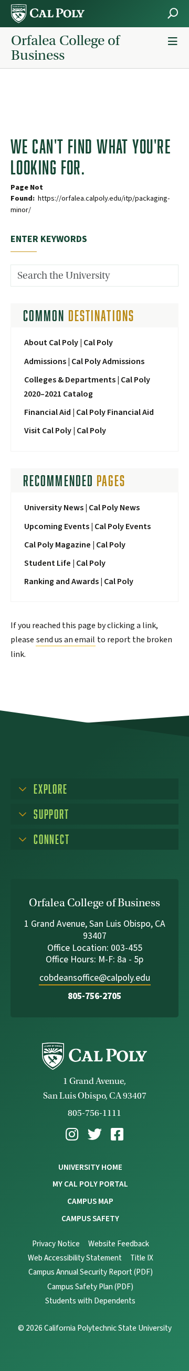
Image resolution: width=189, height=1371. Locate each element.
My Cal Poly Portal (90, 1184)
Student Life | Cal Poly (65, 563)
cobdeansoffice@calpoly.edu (94, 977)
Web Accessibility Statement (75, 1258)
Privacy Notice (56, 1244)
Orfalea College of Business (65, 47)
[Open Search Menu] (172, 13)
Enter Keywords (48, 239)
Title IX (141, 1258)
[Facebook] (117, 1134)
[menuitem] (72, 1134)
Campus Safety (90, 1218)
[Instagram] (72, 1134)
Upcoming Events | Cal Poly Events (87, 526)
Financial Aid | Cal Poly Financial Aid (89, 412)
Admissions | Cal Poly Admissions (84, 361)
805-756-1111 (94, 1112)
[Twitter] (94, 1134)
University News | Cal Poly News (82, 507)
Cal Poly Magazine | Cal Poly (74, 545)
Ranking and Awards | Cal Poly (78, 581)
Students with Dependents (90, 1301)
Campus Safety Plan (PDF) (90, 1287)
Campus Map (90, 1201)
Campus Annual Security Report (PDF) (90, 1272)
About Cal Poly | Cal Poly (68, 342)
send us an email (65, 639)
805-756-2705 (94, 996)
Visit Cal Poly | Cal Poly (65, 430)
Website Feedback (118, 1244)
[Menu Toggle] (172, 41)
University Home (90, 1167)
